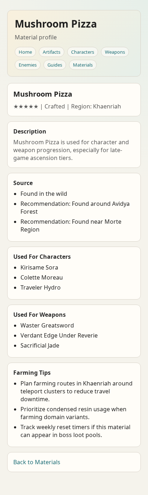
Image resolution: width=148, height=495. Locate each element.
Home (25, 52)
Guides (54, 65)
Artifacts (51, 52)
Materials (83, 65)
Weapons (115, 52)
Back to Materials (36, 462)
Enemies (28, 65)
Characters (82, 52)
